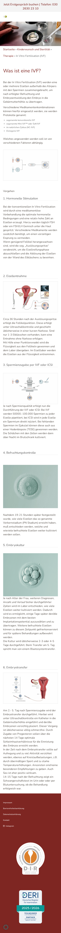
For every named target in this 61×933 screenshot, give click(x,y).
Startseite (9, 49)
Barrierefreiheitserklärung (13, 808)
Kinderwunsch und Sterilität (33, 49)
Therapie (8, 56)
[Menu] (55, 17)
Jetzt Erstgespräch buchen (21, 4)
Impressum (7, 802)
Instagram (10, 826)
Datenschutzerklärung (12, 814)
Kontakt (6, 820)
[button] (6, 927)
